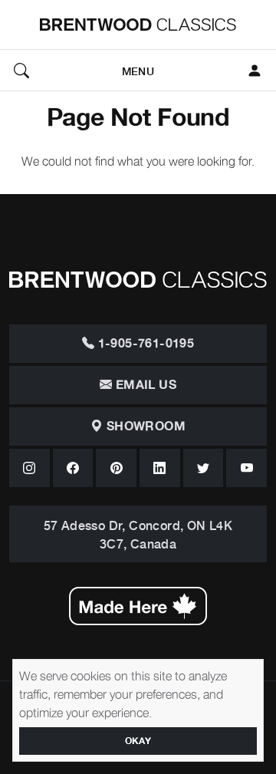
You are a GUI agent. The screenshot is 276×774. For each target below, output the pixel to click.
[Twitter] (203, 468)
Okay (138, 741)
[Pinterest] (116, 468)
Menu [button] (138, 70)
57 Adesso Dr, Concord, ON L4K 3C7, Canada (138, 533)
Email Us (144, 385)
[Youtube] (246, 468)
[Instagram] (29, 468)
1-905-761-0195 (144, 344)
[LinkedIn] (160, 468)
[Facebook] (73, 468)
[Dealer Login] (254, 70)
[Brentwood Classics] (138, 24)
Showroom (144, 426)
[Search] (21, 70)
